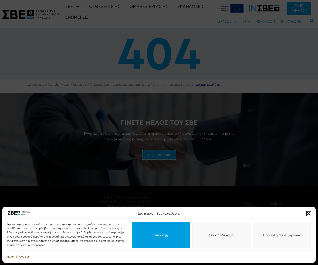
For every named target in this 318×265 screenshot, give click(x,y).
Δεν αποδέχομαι (221, 235)
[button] (308, 213)
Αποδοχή (161, 235)
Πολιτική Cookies (18, 257)
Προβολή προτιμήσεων (282, 235)
